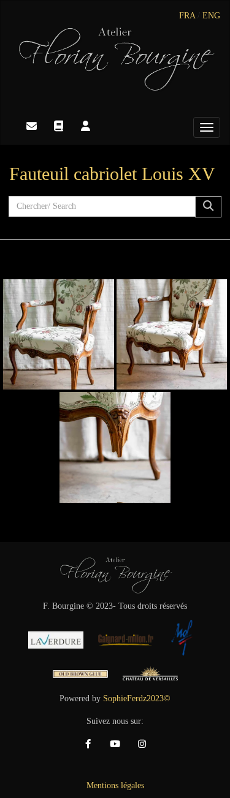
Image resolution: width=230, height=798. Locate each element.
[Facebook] (88, 744)
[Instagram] (142, 744)
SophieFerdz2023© (137, 698)
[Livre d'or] (58, 126)
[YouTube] (115, 744)
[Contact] (31, 126)
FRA (187, 15)
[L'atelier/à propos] (85, 126)
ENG (211, 15)
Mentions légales (115, 785)
